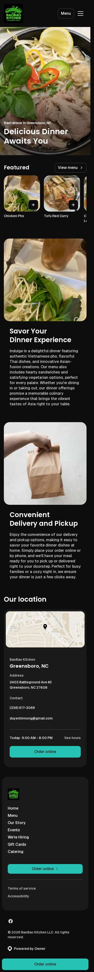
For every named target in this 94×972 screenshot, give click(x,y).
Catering (15, 851)
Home (13, 808)
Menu (66, 13)
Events (14, 829)
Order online (45, 751)
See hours (72, 738)
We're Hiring (18, 837)
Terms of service (22, 888)
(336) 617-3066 (22, 709)
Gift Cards (17, 844)
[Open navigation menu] (80, 13)
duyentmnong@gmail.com (31, 719)
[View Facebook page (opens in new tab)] (10, 921)
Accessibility (18, 896)
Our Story (17, 822)
